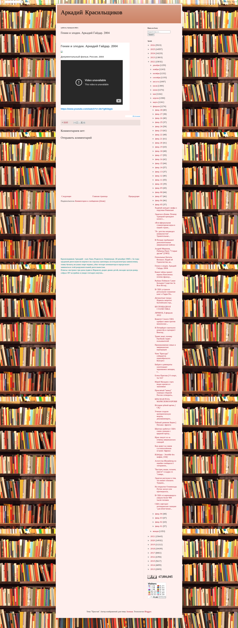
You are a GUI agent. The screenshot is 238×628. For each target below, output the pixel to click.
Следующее (66, 197)
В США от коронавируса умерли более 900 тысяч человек (165, 498)
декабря (156, 65)
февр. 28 (159, 110)
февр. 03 (159, 518)
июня (155, 90)
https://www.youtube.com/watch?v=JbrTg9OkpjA (87, 109)
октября (156, 74)
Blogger (148, 612)
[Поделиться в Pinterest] (84, 122)
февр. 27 (159, 114)
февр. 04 (159, 514)
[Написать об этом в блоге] (77, 122)
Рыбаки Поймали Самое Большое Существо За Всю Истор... (165, 283)
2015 (152, 561)
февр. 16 (159, 159)
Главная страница (99, 197)
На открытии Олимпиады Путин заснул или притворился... (166, 489)
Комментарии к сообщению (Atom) (90, 201)
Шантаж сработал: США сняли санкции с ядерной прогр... (165, 431)
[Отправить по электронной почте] (75, 122)
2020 (152, 541)
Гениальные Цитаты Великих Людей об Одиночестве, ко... (164, 259)
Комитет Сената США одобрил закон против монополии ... (165, 321)
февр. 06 (159, 201)
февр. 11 (159, 180)
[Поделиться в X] (79, 122)
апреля (156, 98)
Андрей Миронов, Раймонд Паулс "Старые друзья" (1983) (166, 251)
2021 (152, 537)
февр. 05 (159, 205)
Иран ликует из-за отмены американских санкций (165, 440)
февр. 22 (159, 135)
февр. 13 (159, 172)
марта (155, 102)
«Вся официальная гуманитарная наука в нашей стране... (165, 225)
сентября (157, 78)
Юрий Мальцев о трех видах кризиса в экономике (164, 384)
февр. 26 (159, 118)
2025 (152, 49)
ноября (156, 70)
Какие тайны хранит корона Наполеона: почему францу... (164, 274)
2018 (152, 549)
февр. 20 (159, 143)
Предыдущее (134, 197)
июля (155, 86)
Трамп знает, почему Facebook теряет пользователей (163, 339)
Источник (136, 116)
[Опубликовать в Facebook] (82, 122)
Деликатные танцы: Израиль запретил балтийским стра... (163, 300)
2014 (152, 565)
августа (156, 82)
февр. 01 (159, 526)
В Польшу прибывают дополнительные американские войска (165, 242)
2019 (152, 545)
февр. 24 (159, 127)
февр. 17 (159, 155)
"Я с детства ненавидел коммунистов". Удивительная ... (165, 234)
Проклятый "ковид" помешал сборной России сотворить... (164, 393)
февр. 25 (159, 122)
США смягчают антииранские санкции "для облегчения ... (165, 506)
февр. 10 (159, 184)
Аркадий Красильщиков (91, 12)
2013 (152, 569)
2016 (152, 557)
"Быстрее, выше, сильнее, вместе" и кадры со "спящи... (165, 472)
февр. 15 (159, 164)
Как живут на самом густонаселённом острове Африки (163, 448)
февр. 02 (159, 522)
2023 (152, 58)
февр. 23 (159, 131)
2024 (152, 54)
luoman (130, 612)
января (156, 531)
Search (151, 35)
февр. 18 (159, 151)
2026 (152, 45)
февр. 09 (159, 188)
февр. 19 (159, 147)
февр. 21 (159, 139)
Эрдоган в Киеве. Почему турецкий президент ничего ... (166, 216)
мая (154, 94)
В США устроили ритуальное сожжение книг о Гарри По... (165, 292)
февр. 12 (159, 176)
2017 (152, 553)
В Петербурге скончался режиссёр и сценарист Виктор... (165, 330)
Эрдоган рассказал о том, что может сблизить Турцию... (165, 480)
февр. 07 (159, 197)
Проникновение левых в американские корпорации (165, 347)
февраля (156, 107)
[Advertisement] (100, 230)
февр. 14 (159, 168)
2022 (152, 62)
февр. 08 (159, 192)
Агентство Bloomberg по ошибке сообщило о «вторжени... (165, 463)
